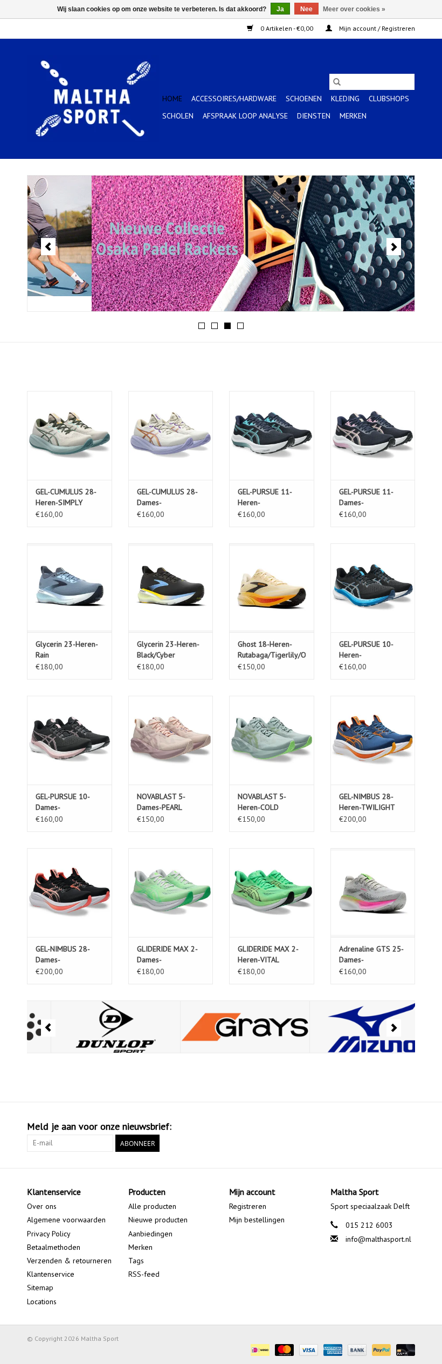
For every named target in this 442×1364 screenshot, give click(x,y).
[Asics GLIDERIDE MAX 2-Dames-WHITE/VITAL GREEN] (170, 892)
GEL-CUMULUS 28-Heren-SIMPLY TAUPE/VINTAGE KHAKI (66, 497)
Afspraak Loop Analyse (245, 116)
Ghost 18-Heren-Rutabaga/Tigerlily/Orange (272, 649)
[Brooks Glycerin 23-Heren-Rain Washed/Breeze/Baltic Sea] (69, 587)
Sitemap (40, 1287)
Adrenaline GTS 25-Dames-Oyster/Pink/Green (371, 954)
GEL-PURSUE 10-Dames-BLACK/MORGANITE (67, 802)
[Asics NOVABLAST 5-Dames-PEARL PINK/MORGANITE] (170, 740)
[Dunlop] (91, 1027)
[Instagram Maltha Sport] (406, 1126)
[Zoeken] (337, 81)
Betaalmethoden (53, 1247)
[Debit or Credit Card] (403, 1349)
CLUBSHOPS (389, 98)
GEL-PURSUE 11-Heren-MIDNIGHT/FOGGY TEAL (268, 497)
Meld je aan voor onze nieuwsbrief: (99, 1126)
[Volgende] (393, 246)
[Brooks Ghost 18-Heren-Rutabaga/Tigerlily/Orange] (271, 587)
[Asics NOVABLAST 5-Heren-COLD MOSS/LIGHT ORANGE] (271, 740)
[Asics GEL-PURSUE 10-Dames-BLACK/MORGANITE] (69, 740)
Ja (280, 9)
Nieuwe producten (158, 1220)
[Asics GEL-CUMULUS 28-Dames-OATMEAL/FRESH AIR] (170, 435)
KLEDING (345, 98)
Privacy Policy (49, 1234)
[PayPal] (380, 1349)
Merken (353, 116)
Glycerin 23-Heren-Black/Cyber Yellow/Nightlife (168, 649)
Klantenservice (50, 1274)
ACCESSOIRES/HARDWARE (234, 98)
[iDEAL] (259, 1349)
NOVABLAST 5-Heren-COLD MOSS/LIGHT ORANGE (262, 802)
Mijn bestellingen (257, 1220)
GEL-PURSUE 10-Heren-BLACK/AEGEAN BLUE (366, 649)
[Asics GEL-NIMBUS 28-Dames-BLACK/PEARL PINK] (69, 892)
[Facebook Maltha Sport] (367, 1126)
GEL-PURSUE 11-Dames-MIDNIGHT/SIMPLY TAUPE (369, 497)
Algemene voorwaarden (66, 1220)
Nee (306, 9)
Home (172, 98)
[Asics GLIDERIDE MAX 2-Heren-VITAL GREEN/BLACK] (271, 892)
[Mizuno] (350, 1027)
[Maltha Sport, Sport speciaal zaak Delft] (93, 98)
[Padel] (221, 243)
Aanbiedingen (150, 1234)
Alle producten (152, 1206)
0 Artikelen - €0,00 (287, 28)
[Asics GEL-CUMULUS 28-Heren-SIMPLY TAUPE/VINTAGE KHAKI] (69, 435)
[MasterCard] (283, 1349)
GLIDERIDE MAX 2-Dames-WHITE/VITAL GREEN (170, 954)
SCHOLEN (178, 116)
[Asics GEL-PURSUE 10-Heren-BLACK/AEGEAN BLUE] (373, 587)
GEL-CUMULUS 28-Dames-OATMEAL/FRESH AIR (167, 497)
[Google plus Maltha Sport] (387, 1126)
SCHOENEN (304, 98)
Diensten (313, 116)
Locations (42, 1301)
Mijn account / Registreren (376, 28)
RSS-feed (144, 1274)
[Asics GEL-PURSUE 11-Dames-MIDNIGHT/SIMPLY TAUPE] (373, 435)
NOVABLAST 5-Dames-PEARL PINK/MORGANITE (166, 802)
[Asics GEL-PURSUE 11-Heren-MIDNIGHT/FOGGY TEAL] (271, 435)
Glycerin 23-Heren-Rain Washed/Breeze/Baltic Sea (69, 649)
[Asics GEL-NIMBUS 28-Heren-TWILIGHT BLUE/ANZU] (373, 740)
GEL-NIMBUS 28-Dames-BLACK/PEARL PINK (66, 954)
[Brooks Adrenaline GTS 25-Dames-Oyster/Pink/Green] (373, 892)
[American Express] (332, 1349)
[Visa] (307, 1349)
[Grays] (221, 1027)
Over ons (42, 1206)
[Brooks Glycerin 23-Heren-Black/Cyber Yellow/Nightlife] (170, 587)
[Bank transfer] (356, 1349)
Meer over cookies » (354, 9)
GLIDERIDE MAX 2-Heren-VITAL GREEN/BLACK (268, 954)
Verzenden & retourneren (69, 1260)
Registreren (247, 1206)
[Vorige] (48, 246)
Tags (136, 1260)
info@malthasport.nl (378, 1239)
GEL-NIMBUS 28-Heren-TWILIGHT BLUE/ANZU (367, 802)
